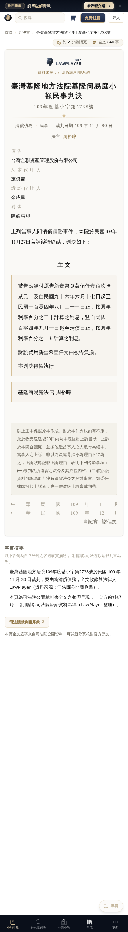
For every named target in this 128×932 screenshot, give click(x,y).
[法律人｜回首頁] (8, 17)
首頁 (9, 32)
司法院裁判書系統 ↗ (27, 622)
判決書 (24, 32)
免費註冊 (93, 17)
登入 (116, 17)
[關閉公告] (119, 5)
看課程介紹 (98, 6)
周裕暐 (69, 136)
